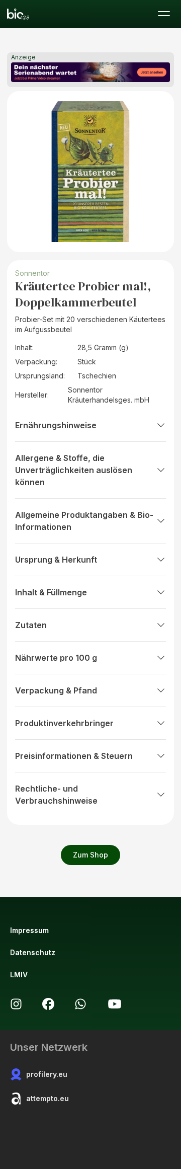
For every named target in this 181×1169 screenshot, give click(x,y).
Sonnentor (32, 273)
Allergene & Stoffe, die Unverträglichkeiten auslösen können (73, 470)
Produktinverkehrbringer (64, 723)
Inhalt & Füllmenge (51, 592)
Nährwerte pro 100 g (56, 658)
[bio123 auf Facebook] (48, 1004)
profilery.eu (46, 1074)
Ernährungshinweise (56, 425)
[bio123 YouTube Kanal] (115, 1004)
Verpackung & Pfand (56, 690)
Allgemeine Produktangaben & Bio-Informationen (84, 521)
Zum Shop (90, 854)
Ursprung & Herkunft (56, 560)
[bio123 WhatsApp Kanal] (80, 1004)
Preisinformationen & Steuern (74, 756)
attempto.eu (47, 1098)
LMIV (19, 974)
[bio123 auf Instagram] (16, 1004)
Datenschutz (32, 952)
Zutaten (31, 625)
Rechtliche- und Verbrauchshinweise (56, 795)
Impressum (29, 930)
